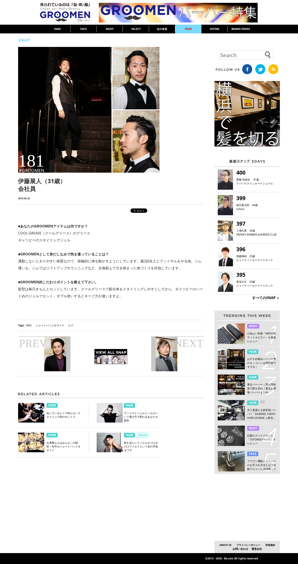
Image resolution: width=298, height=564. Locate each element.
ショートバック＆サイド (50, 325)
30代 (29, 325)
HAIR (57, 29)
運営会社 (257, 549)
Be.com (228, 558)
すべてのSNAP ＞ (266, 297)
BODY (109, 29)
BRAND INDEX (240, 29)
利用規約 (270, 545)
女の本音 (162, 29)
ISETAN (214, 29)
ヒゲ (71, 325)
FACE (83, 29)
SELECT (136, 29)
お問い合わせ (240, 549)
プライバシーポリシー (248, 545)
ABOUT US (225, 545)
